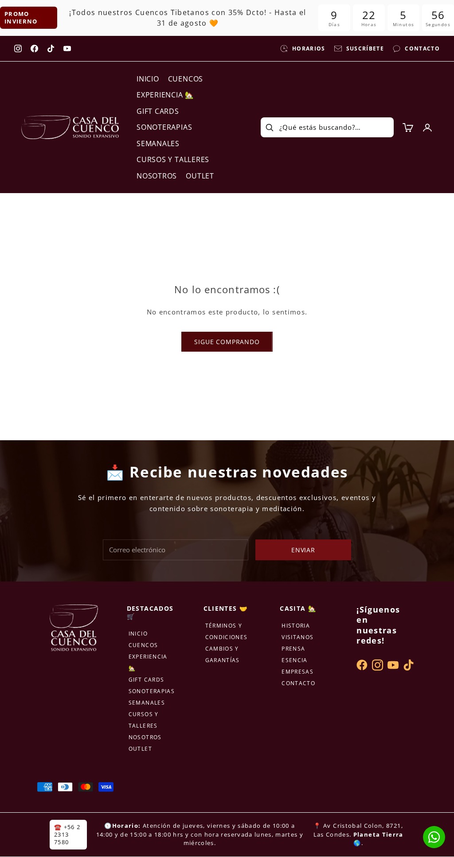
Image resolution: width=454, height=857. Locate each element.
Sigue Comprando (227, 341)
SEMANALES (158, 143)
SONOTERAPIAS (164, 127)
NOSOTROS (157, 176)
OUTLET (200, 176)
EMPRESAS (297, 671)
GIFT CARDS (158, 111)
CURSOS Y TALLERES (173, 159)
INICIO (148, 79)
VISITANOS (297, 637)
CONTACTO (298, 683)
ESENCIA (294, 660)
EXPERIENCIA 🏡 (165, 95)
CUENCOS (185, 79)
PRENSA (293, 648)
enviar (303, 550)
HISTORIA (296, 625)
